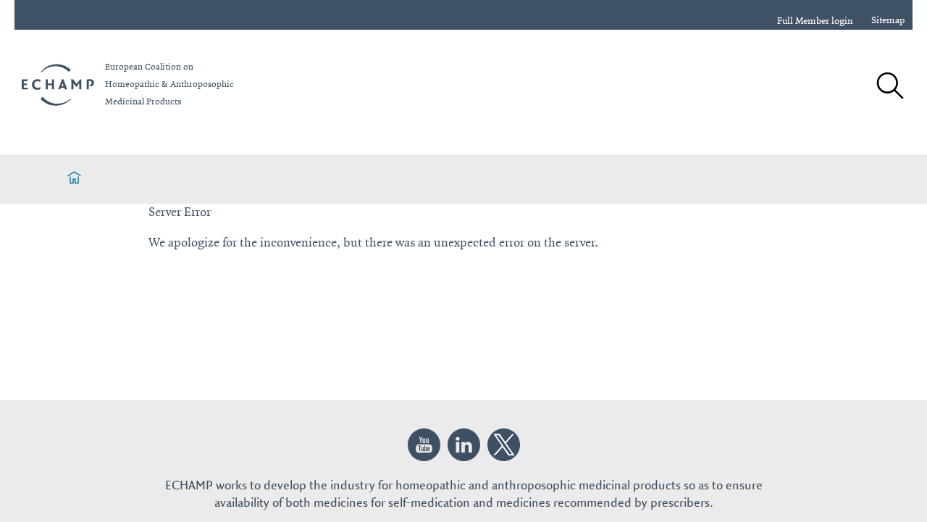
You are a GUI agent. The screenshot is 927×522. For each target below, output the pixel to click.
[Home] (74, 179)
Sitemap (888, 20)
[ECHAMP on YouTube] (424, 444)
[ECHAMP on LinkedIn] (464, 444)
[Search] (889, 87)
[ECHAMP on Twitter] (503, 444)
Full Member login (815, 21)
